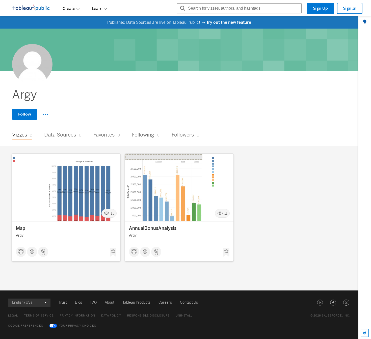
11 (225, 213)
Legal (13, 315)
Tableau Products (136, 302)
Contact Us (189, 302)
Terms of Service (39, 315)
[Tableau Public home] (30, 8)
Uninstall (184, 315)
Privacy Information (77, 315)
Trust (63, 302)
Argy (19, 235)
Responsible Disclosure (148, 315)
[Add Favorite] (113, 252)
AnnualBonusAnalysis (152, 228)
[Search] (182, 8)
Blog (78, 302)
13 (112, 213)
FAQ (93, 302)
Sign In (349, 8)
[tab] (365, 22)
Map (20, 228)
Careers (165, 302)
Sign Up (320, 8)
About (109, 302)
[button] (320, 303)
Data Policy (111, 315)
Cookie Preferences (25, 325)
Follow (24, 114)
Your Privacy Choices (77, 325)
